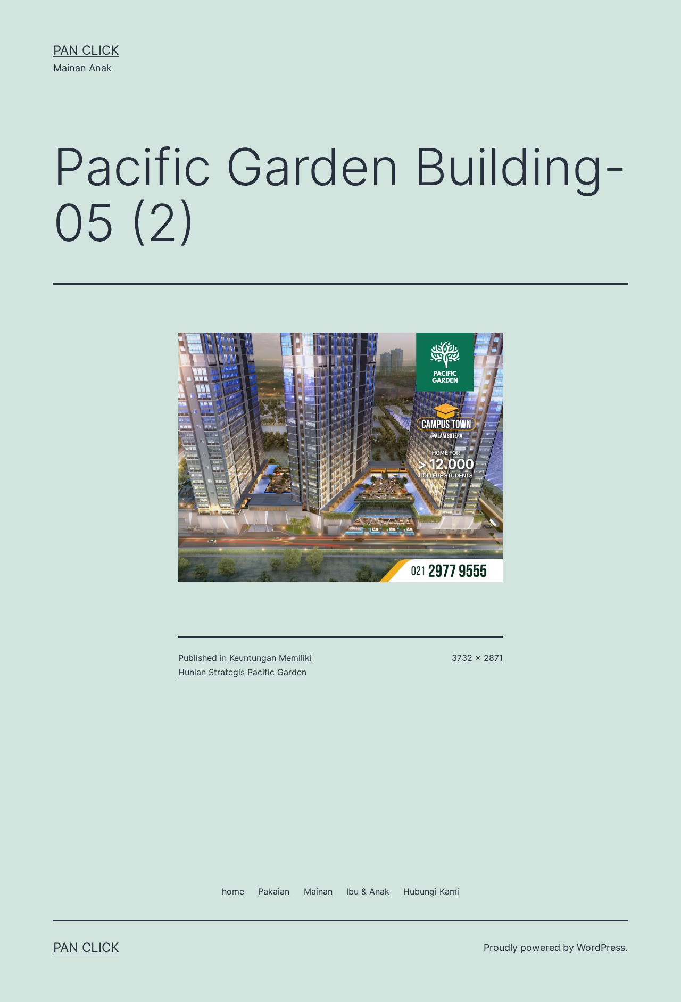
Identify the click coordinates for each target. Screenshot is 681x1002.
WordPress (601, 947)
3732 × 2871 (477, 657)
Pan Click (86, 50)
